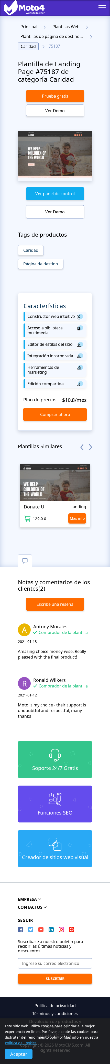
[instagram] (61, 929)
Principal (28, 26)
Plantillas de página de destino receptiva (53, 36)
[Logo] (20, 7)
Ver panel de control (55, 193)
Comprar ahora (55, 414)
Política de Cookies (21, 1042)
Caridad (28, 46)
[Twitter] (30, 929)
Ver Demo (55, 110)
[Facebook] (20, 929)
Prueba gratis (55, 96)
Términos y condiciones (55, 1013)
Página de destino (40, 264)
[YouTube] (40, 929)
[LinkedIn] (51, 929)
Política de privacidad (55, 1005)
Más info (77, 518)
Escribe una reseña (55, 604)
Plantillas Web (66, 26)
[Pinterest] (71, 929)
